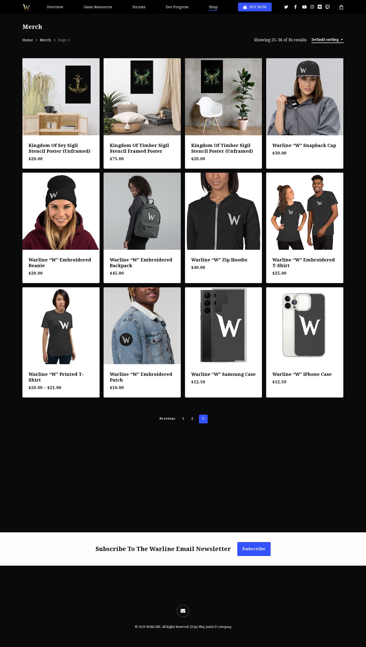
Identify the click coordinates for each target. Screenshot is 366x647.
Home (27, 40)
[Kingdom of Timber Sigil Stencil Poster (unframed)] (223, 96)
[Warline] (304, 96)
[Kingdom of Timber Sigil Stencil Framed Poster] (142, 96)
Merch (45, 40)
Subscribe (254, 549)
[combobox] (327, 39)
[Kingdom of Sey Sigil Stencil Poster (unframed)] (61, 96)
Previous (167, 418)
